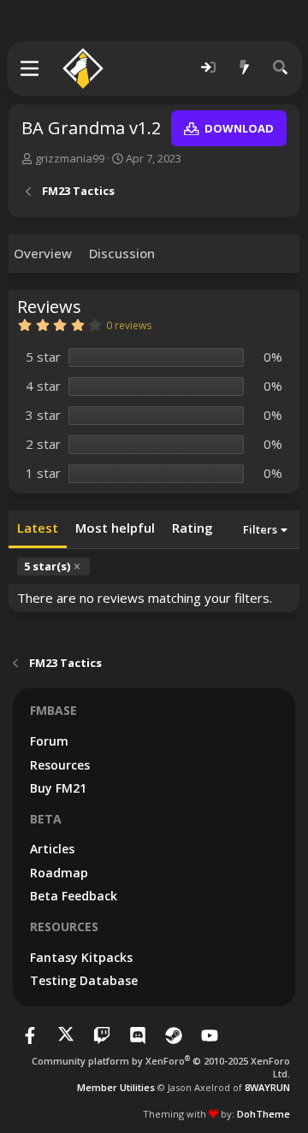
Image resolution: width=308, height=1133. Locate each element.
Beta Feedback (73, 896)
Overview (43, 253)
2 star (43, 443)
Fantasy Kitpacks (81, 957)
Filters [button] (260, 529)
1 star (43, 472)
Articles (52, 849)
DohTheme (263, 1113)
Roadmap (59, 873)
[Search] (281, 68)
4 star (43, 385)
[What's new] (245, 68)
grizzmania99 (69, 158)
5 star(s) (47, 566)
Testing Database (84, 980)
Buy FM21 (58, 788)
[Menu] (30, 68)
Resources (60, 765)
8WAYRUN (267, 1087)
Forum (49, 741)
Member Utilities (116, 1087)
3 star (43, 414)
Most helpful (115, 527)
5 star (43, 356)
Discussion (122, 253)
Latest (37, 527)
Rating (192, 527)
